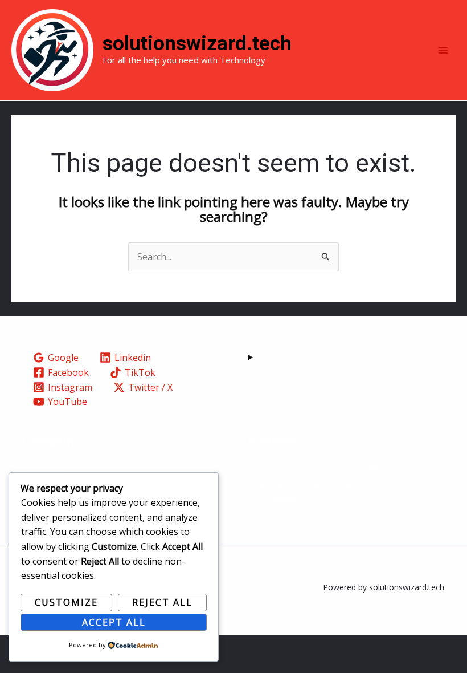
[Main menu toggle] (443, 50)
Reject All (162, 602)
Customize (66, 602)
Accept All (114, 622)
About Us (43, 469)
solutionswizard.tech (197, 43)
